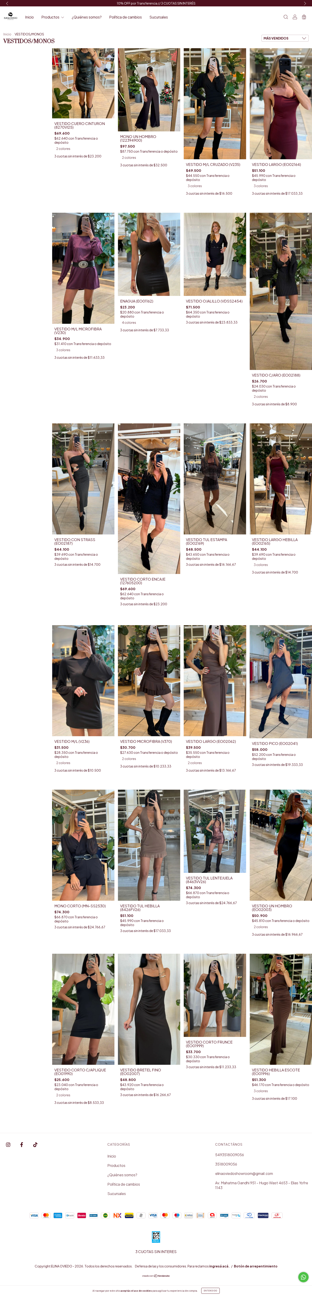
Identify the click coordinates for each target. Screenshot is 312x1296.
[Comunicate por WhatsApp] (303, 1277)
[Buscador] (285, 17)
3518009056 (226, 1164)
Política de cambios (125, 17)
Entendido (210, 1291)
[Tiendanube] (156, 1276)
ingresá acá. (219, 1266)
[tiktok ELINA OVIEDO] (35, 1144)
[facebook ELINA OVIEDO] (22, 1144)
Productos (50, 17)
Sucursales (158, 17)
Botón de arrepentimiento (256, 1266)
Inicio (29, 17)
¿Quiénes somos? (87, 17)
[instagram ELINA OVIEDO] (8, 1144)
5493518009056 (229, 1154)
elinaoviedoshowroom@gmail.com (244, 1173)
